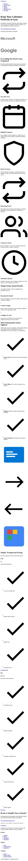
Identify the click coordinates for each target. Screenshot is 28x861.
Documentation (7, 846)
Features (6, 3)
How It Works (7, 5)
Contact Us (6, 848)
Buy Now (6, 10)
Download (6, 838)
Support (5, 7)
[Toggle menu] (1, 13)
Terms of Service (8, 856)
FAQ (5, 845)
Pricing (5, 6)
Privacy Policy (7, 855)
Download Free (7, 9)
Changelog (6, 839)
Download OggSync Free (8, 820)
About (5, 853)
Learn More (13, 29)
